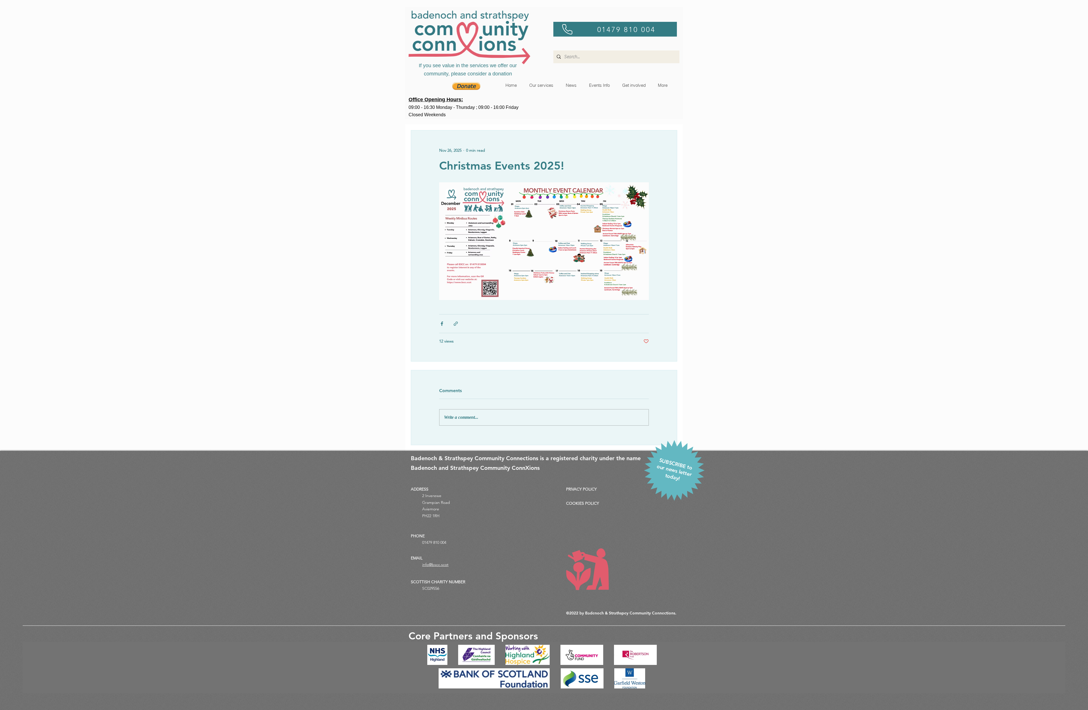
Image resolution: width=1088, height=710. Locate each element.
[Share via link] (455, 323)
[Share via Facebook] (442, 323)
